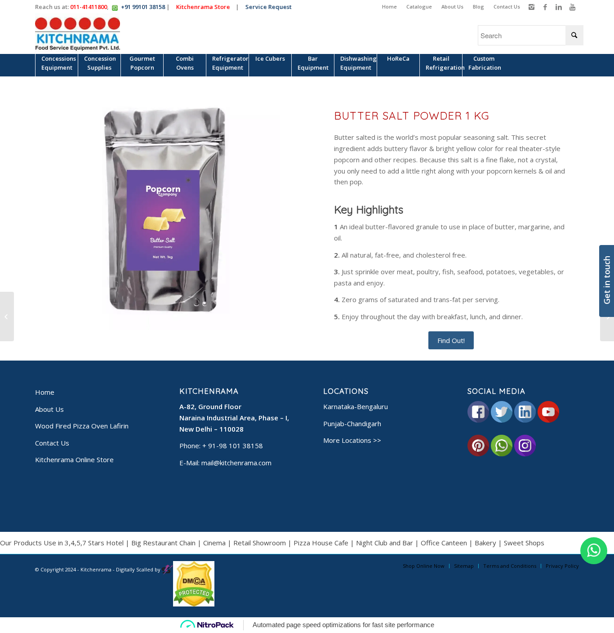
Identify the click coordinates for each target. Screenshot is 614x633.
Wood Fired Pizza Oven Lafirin (82, 425)
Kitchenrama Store (207, 7)
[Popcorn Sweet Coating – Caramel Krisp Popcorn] (7, 316)
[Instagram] (531, 6)
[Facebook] (545, 6)
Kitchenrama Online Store (74, 459)
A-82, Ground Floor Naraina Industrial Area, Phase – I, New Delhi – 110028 (234, 417)
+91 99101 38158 (143, 7)
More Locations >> (352, 440)
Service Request (272, 7)
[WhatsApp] (593, 550)
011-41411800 (88, 7)
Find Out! (451, 340)
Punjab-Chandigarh (352, 423)
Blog (478, 6)
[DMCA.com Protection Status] (193, 604)
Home (389, 6)
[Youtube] (572, 6)
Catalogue (419, 6)
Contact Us (507, 6)
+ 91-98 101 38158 (232, 445)
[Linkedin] (558, 6)
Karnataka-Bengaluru (355, 406)
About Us (452, 6)
